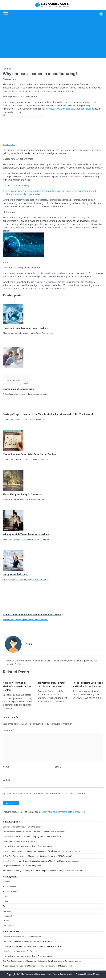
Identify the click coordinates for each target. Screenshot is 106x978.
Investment (7, 916)
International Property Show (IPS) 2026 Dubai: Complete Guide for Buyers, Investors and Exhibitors (43, 870)
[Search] (101, 14)
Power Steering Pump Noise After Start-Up (20, 841)
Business (6, 881)
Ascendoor (68, 974)
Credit (5, 896)
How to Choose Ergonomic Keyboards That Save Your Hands (27, 846)
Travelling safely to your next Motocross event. (51, 684)
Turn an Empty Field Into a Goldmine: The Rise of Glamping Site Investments (34, 831)
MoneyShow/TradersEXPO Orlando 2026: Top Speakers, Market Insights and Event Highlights (41, 861)
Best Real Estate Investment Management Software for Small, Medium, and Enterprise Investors (42, 851)
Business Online (9, 886)
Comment (8, 730)
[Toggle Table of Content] (24, 381)
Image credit (9, 144)
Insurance (7, 911)
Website (7, 780)
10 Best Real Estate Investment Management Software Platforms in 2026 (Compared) (37, 856)
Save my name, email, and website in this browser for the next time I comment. (46, 793)
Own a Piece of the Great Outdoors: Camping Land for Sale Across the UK (32, 836)
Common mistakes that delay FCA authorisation (22, 827)
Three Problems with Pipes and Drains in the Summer (87, 684)
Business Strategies (11, 891)
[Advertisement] (53, 38)
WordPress (93, 974)
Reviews (7, 69)
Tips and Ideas (8, 925)
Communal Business (35, 974)
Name (7, 766)
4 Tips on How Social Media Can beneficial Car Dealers (17, 686)
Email (58, 766)
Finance (6, 901)
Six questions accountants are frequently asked (22, 865)
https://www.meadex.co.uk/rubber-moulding (71, 108)
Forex (5, 906)
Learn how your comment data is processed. (63, 811)
